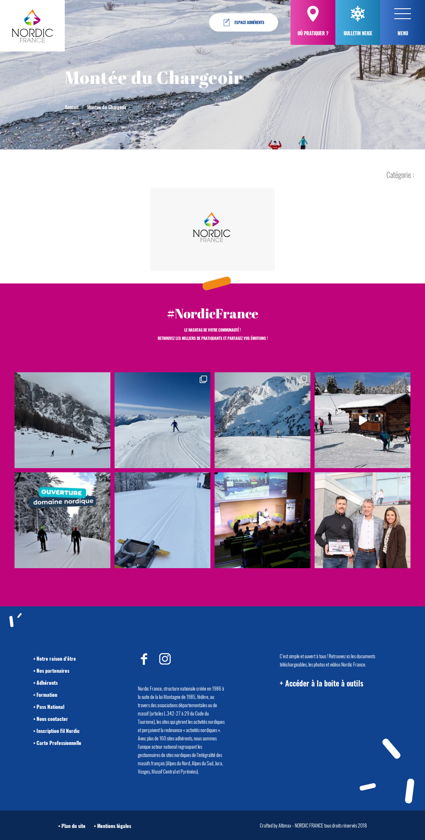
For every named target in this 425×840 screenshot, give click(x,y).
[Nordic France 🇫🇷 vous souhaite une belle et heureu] (262, 420)
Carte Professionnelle (59, 742)
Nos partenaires (53, 670)
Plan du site (73, 825)
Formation (47, 694)
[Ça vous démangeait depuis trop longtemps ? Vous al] (162, 520)
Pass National (50, 706)
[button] (402, 14)
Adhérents (47, 682)
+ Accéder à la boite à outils (321, 683)
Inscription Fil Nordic (58, 730)
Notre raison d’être (56, 658)
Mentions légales (114, 825)
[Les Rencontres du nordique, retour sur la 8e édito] (262, 520)
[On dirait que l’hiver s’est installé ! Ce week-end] (362, 420)
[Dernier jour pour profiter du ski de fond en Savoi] (62, 420)
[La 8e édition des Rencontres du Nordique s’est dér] (362, 520)
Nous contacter (52, 718)
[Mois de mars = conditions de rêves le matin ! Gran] (162, 420)
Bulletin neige (358, 33)
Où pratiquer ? (313, 33)
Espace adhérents (249, 22)
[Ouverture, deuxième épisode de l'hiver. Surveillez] (62, 520)
